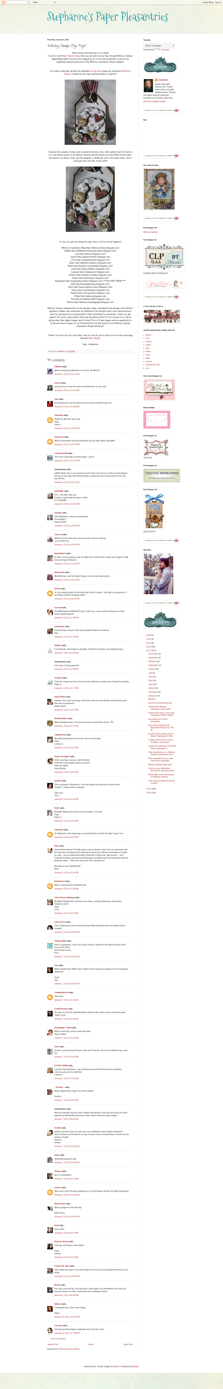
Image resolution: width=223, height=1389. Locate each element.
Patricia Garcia (61, 1241)
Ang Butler (59, 626)
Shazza (57, 1171)
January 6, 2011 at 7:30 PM (66, 889)
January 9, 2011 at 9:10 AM (66, 1257)
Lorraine (58, 1325)
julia (148, 348)
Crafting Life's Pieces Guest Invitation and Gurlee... (160, 741)
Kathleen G (59, 881)
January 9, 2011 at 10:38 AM (67, 1276)
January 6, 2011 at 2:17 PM (66, 688)
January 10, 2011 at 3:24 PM (67, 1317)
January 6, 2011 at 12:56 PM (67, 599)
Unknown (58, 415)
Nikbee (57, 1304)
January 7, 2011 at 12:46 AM (67, 984)
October (152, 661)
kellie (148, 351)
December (153, 654)
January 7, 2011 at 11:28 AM (66, 1146)
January (152, 696)
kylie (148, 358)
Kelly (148, 355)
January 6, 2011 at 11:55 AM (66, 428)
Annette (58, 678)
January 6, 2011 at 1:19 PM (66, 637)
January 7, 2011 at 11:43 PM (66, 1195)
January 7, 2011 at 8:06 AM (66, 1100)
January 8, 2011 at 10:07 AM (67, 1216)
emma (148, 341)
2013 (148, 643)
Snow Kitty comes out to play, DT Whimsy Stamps (161, 775)
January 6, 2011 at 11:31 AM (66, 374)
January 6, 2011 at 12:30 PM (67, 526)
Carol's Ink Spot (61, 1266)
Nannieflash (59, 553)
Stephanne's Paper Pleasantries (107, 16)
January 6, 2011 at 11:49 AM (66, 406)
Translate (165, 50)
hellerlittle (59, 491)
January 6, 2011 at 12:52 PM (67, 580)
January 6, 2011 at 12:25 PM (67, 504)
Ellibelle (58, 367)
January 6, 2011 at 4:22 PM (66, 837)
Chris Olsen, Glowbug (64, 897)
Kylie (56, 808)
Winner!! (152, 699)
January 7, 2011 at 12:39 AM (67, 956)
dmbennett (59, 572)
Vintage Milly (60, 941)
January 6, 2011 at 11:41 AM (66, 390)
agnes (148, 335)
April (151, 684)
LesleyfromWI (60, 453)
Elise (56, 846)
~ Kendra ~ (59, 1087)
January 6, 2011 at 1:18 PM (66, 618)
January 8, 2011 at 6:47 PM (66, 1233)
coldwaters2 (60, 735)
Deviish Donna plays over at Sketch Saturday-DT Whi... (161, 735)
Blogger (135, 1366)
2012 (148, 647)
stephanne (163, 80)
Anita (56, 1155)
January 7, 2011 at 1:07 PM (66, 1179)
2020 (148, 635)
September (154, 665)
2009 (148, 793)
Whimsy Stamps (150, 232)
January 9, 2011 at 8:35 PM (66, 1295)
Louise (149, 361)
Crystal (57, 607)
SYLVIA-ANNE (61, 1065)
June (151, 677)
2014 (148, 639)
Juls (56, 399)
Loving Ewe (95, 71)
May (151, 680)
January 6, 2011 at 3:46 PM (66, 799)
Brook (57, 1285)
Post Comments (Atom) (69, 1349)
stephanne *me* (153, 365)
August (152, 669)
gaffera (116, 1366)
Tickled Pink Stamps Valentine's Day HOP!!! (159, 708)
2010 (148, 789)
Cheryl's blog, (73, 56)
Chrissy (58, 534)
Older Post (128, 1344)
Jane (56, 1047)
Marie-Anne (59, 1204)
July (151, 673)
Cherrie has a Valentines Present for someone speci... (162, 769)
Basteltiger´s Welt (62, 1028)
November (153, 657)
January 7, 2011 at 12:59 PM (67, 1162)
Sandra (57, 781)
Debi (56, 1225)
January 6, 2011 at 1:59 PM (66, 653)
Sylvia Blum (59, 697)
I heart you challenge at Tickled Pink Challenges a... (162, 747)
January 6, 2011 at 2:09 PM (66, 669)
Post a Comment (58, 1339)
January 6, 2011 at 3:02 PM (66, 748)
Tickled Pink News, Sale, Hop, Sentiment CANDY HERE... (161, 714)
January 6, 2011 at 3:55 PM (66, 821)
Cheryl (57, 383)
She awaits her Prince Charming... (158, 720)
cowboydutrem (61, 992)
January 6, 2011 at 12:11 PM (66, 482)
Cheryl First (59, 922)
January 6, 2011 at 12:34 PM (67, 544)
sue (147, 368)
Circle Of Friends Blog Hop (160, 703)
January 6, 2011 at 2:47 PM (66, 710)
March (152, 688)
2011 (148, 650)
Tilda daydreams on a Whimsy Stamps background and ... (161, 753)
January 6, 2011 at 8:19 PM (66, 913)
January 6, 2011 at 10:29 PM (67, 932)
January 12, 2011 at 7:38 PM (67, 1333)
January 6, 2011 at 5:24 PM (66, 872)
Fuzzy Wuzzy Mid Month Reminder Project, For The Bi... (161, 727)
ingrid (148, 345)
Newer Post (53, 1344)
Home (91, 1344)
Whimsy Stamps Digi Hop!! (160, 764)
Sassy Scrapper (61, 756)
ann (147, 338)
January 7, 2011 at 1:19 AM (66, 1000)
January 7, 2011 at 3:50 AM (66, 1057)
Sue (56, 965)
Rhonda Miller (60, 718)
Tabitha (57, 645)
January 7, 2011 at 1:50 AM (66, 1019)
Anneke (58, 513)
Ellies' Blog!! (94, 338)
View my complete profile (154, 101)
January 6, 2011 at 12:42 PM (67, 564)
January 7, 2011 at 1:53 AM (66, 1038)
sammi (57, 1187)
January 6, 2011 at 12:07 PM (67, 444)
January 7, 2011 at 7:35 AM (66, 1078)
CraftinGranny (61, 1009)
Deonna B (59, 437)
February (153, 692)
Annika (57, 1128)
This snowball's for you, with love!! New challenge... (160, 759)
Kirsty (57, 589)
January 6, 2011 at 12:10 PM (67, 460)
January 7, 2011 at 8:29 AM (66, 1119)
